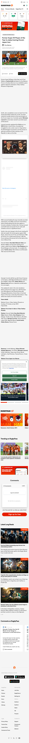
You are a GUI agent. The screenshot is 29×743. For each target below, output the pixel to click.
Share (12, 73)
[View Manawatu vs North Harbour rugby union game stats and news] (13, 16)
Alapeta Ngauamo (6, 350)
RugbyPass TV (19, 9)
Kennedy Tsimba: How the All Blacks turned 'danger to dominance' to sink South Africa (11, 630)
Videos (3, 702)
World (15, 708)
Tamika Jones (8, 250)
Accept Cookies (14, 379)
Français (16, 713)
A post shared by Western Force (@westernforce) (14, 215)
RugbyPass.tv (17, 693)
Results (3, 696)
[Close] (26, 361)
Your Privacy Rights (14, 372)
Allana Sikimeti (20, 348)
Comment (6, 73)
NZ (15, 710)
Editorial (16, 729)
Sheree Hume (4, 283)
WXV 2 (3, 126)
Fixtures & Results (9, 9)
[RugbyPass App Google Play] (20, 677)
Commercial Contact (17, 725)
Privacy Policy (4, 721)
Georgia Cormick (12, 318)
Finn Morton (8, 45)
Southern (16, 705)
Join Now (16, 690)
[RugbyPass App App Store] (9, 677)
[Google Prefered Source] (22, 73)
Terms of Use (4, 724)
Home (2, 690)
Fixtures (3, 693)
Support (16, 721)
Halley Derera (18, 281)
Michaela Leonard (23, 350)
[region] (14, 371)
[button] (27, 9)
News (2, 9)
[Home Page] (7, 5)
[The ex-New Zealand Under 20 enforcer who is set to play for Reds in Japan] (13, 386)
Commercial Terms (5, 730)
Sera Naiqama (21, 246)
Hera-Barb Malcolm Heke (17, 243)
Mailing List (17, 696)
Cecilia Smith (10, 81)
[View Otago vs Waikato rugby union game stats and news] (5, 16)
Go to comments (7, 649)
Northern (16, 702)
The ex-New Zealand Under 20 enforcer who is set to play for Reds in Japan (13, 396)
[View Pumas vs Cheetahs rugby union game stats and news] (22, 16)
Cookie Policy (4, 727)
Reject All (14, 375)
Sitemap (3, 705)
